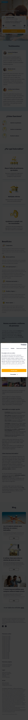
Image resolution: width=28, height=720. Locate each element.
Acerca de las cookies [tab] (21, 348)
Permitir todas (14, 370)
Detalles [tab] (13, 348)
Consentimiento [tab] (5, 348)
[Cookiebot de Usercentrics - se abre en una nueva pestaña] (21, 345)
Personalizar (13, 374)
